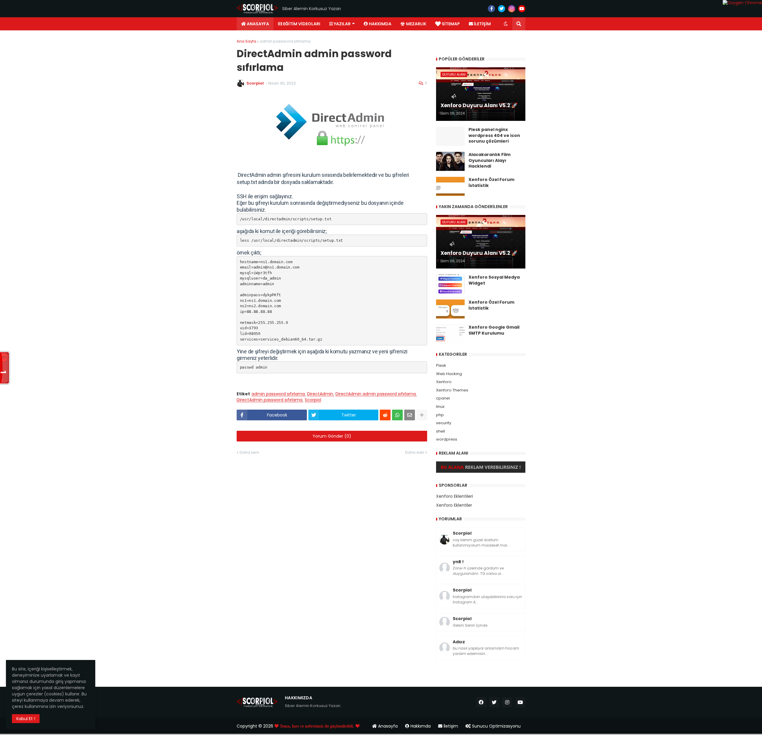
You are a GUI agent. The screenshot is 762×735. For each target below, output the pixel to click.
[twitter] (501, 8)
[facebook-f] (491, 8)
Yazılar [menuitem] (342, 24)
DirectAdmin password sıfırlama (269, 400)
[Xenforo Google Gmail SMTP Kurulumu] (450, 334)
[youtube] (521, 8)
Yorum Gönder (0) (332, 436)
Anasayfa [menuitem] (257, 24)
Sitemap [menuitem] (450, 24)
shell (440, 431)
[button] (505, 23)
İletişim (450, 726)
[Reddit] (385, 415)
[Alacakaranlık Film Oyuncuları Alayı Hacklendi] (450, 161)
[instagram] (511, 8)
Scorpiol (313, 400)
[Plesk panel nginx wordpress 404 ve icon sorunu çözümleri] (450, 136)
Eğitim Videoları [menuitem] (301, 24)
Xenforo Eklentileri (454, 496)
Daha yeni (249, 452)
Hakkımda (420, 726)
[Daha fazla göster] (421, 415)
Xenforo (444, 382)
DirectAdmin (320, 394)
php (440, 415)
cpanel (443, 398)
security (443, 423)
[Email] (409, 415)
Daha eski (414, 452)
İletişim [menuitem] (482, 24)
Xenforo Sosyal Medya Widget (494, 280)
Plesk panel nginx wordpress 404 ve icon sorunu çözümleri (494, 135)
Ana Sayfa (246, 41)
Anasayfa (387, 726)
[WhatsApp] (397, 415)
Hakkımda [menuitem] (379, 24)
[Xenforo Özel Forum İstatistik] (450, 186)
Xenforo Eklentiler (454, 505)
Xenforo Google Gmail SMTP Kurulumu (494, 330)
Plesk (441, 365)
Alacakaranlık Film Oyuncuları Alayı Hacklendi (489, 160)
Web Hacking (449, 374)
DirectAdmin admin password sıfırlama (375, 394)
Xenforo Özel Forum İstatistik (491, 182)
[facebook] (481, 702)
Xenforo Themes (452, 390)
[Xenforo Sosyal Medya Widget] (450, 284)
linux (440, 406)
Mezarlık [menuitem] (415, 24)
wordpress (446, 439)
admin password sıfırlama (285, 41)
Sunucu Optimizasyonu (496, 726)
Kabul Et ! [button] (25, 719)
